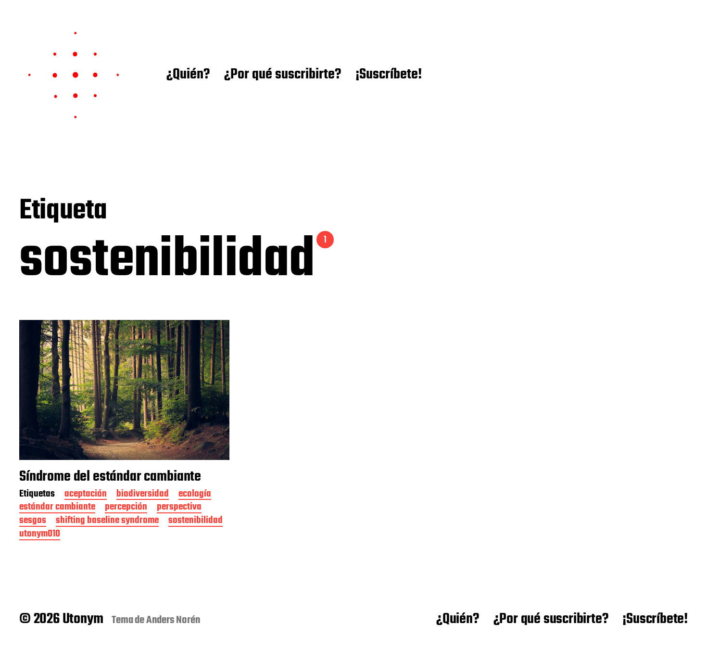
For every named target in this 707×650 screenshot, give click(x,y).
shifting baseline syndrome (107, 521)
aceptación (85, 494)
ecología (194, 494)
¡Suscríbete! (388, 75)
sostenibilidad (195, 521)
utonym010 (39, 534)
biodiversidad (142, 494)
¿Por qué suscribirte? (282, 75)
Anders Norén (173, 620)
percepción (126, 507)
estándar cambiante (57, 507)
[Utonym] (73, 75)
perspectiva (179, 507)
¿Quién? (188, 75)
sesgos (32, 521)
